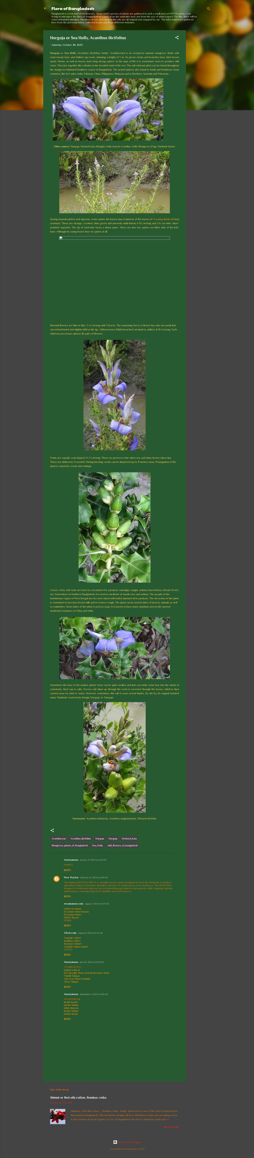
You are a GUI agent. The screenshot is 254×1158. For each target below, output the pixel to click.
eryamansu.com (73, 903)
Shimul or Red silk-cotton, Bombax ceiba (78, 1097)
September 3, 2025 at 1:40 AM (94, 994)
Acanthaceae (59, 838)
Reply (67, 870)
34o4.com (70, 932)
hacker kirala (71, 1013)
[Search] (209, 9)
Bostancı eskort (72, 943)
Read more (171, 1127)
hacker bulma (71, 1004)
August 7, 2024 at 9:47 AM (96, 903)
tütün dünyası (71, 1007)
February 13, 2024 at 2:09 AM (94, 877)
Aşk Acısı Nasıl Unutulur (77, 978)
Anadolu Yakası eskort (76, 946)
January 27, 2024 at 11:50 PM (93, 860)
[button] (177, 38)
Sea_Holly (97, 845)
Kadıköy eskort (72, 940)
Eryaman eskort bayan (76, 911)
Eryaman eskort (72, 914)
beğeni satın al (72, 969)
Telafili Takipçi (72, 975)
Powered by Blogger (129, 1142)
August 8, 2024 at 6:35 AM (90, 933)
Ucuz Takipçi (71, 981)
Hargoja (99, 838)
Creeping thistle (161, 219)
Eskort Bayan (71, 917)
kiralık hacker (71, 1002)
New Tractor (71, 877)
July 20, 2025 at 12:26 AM (92, 962)
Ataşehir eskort (72, 937)
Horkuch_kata (129, 838)
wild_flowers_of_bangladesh (122, 845)
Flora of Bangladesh (72, 8)
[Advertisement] (200, 82)
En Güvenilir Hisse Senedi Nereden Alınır (86, 972)
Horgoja (113, 838)
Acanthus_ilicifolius (80, 838)
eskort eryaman (72, 908)
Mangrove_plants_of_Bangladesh (70, 845)
